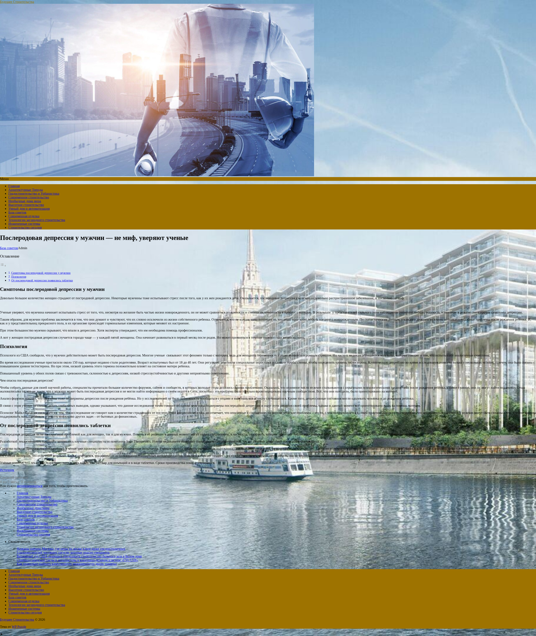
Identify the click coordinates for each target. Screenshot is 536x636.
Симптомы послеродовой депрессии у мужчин (41, 273)
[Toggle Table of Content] (3, 265)
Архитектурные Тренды (25, 190)
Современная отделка (23, 216)
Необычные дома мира (24, 201)
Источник (7, 470)
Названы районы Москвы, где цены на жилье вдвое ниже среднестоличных (71, 549)
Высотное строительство (26, 205)
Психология (18, 276)
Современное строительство (28, 197)
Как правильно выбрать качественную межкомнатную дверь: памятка (67, 564)
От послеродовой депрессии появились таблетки (42, 280)
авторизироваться (29, 486)
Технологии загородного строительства (36, 220)
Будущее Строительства (17, 2)
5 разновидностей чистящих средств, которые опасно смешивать (63, 552)
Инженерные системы (24, 223)
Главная (14, 186)
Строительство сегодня (25, 227)
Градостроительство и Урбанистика (33, 193)
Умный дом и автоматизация (29, 208)
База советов (17, 212)
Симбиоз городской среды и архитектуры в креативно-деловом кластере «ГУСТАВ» (77, 560)
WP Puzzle (19, 626)
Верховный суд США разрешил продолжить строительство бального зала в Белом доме (79, 556)
